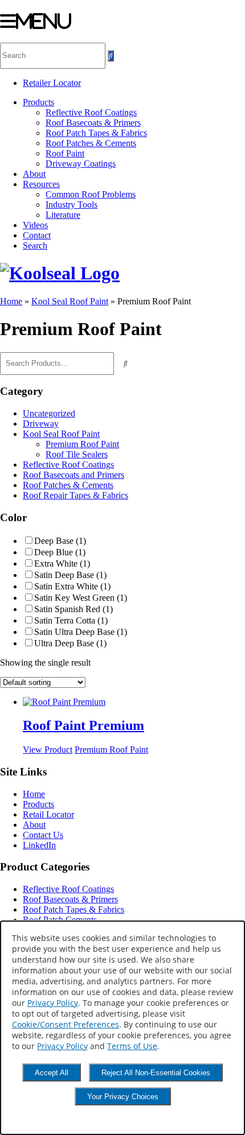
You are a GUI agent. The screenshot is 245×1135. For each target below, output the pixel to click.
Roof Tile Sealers (77, 454)
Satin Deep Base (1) (70, 575)
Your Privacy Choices (122, 1096)
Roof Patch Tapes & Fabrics (96, 133)
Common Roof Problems (91, 194)
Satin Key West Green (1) (80, 597)
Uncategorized (49, 413)
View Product (47, 749)
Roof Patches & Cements (91, 143)
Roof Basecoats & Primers (93, 122)
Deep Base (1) (60, 541)
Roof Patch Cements (60, 919)
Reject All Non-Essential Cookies (155, 1072)
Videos (35, 225)
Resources (41, 184)
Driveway (41, 423)
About (34, 174)
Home (11, 301)
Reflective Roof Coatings (91, 112)
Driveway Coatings (81, 163)
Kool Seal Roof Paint (69, 301)
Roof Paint (65, 153)
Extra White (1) (62, 563)
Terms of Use (132, 1046)
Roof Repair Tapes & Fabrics (75, 495)
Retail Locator (48, 814)
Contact (37, 235)
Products (38, 102)
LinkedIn (39, 845)
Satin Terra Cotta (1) (71, 620)
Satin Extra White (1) (72, 586)
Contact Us (43, 835)
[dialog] (122, 1028)
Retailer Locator (52, 83)
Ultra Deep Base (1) (70, 643)
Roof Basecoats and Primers (73, 475)
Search (35, 245)
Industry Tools (71, 204)
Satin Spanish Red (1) (73, 609)
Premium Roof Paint (82, 444)
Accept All (51, 1072)
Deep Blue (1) (59, 552)
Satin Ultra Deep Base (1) (80, 632)
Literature (63, 215)
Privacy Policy (52, 1002)
